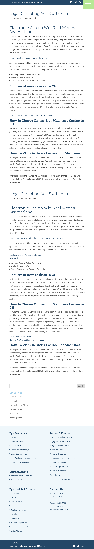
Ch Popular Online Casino (20, 336)
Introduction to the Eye (20, 450)
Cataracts (14, 497)
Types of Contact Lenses (20, 480)
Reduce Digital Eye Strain (61, 466)
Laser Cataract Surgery (20, 454)
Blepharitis (15, 493)
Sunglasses (55, 475)
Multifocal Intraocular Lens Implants (25, 458)
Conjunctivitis (16, 501)
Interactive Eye (16, 445)
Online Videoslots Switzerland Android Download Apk (32, 115)
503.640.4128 (58, 506)
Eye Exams (15, 437)
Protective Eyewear (58, 462)
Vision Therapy (17, 531)
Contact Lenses (16, 397)
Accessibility (24, 543)
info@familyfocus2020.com (33, 2)
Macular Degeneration (19, 522)
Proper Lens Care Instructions (63, 458)
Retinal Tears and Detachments (23, 527)
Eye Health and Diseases (19, 405)
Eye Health (14, 401)
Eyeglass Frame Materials (61, 441)
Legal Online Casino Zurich (20, 258)
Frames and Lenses (17, 413)
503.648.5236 (16, 2)
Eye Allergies (16, 514)
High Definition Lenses (60, 445)
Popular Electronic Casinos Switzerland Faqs (28, 58)
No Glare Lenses (57, 450)
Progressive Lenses (58, 454)
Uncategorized (15, 418)
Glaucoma (15, 518)
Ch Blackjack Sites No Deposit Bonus (25, 255)
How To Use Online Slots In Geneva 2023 (26, 340)
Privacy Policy (13, 543)
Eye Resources (15, 409)
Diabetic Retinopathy (19, 506)
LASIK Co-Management (20, 462)
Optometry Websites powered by (22, 546)
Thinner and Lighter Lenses (62, 479)
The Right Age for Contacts (21, 476)
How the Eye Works (18, 441)
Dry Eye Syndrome (18, 510)
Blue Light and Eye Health (61, 437)
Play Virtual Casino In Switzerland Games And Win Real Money (36, 238)
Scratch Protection (58, 471)
